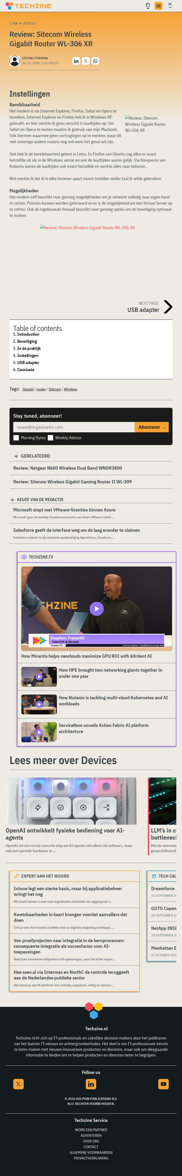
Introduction (28, 334)
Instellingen (27, 355)
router (41, 389)
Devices (29, 23)
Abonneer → (152, 427)
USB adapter (28, 362)
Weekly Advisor (68, 437)
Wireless (70, 389)
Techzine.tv (41, 557)
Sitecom (55, 389)
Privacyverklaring (91, 1158)
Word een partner (91, 1129)
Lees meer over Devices (63, 760)
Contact (91, 1146)
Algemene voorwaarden (91, 1152)
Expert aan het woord (45, 876)
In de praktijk (29, 348)
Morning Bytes (33, 437)
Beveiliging (27, 341)
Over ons (91, 1141)
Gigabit (28, 389)
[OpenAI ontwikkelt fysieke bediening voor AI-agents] (72, 801)
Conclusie (25, 369)
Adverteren (91, 1135)
